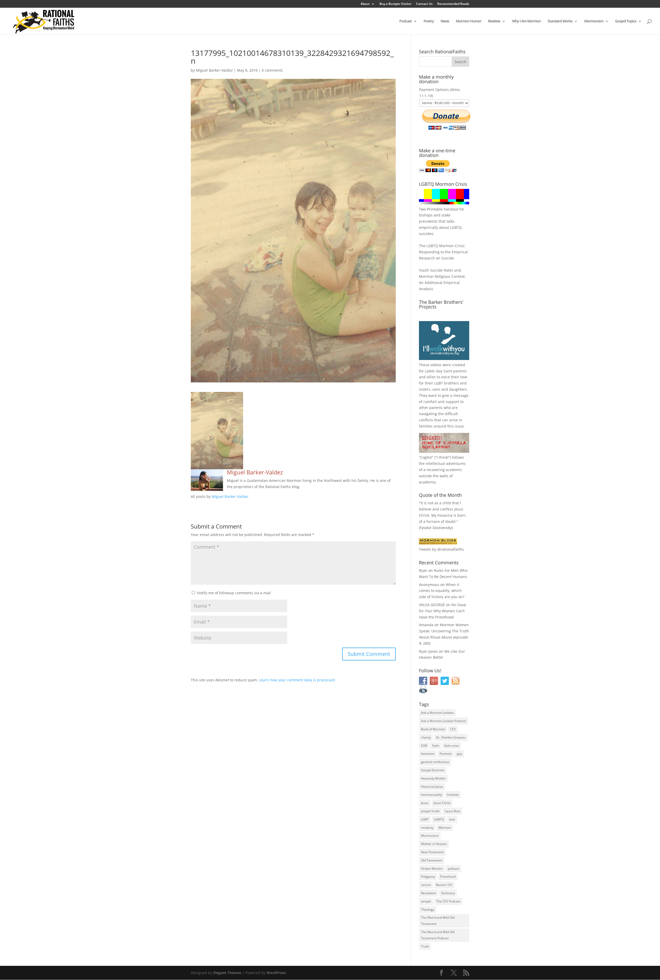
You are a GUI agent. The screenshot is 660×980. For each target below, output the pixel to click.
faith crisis (451, 745)
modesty (427, 827)
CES (453, 729)
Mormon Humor (468, 21)
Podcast (405, 21)
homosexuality (431, 794)
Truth (425, 946)
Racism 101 (444, 885)
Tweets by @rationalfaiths (441, 549)
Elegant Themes (227, 972)
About (365, 4)
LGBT (438, 383)
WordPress (276, 972)
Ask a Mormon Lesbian (437, 712)
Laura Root (452, 811)
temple (426, 901)
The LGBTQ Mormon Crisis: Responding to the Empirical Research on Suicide (443, 252)
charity (426, 737)
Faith (435, 745)
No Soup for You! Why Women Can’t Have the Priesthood (442, 610)
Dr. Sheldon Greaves (451, 737)
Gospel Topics (625, 21)
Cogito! (426, 457)
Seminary (448, 893)
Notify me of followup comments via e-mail (234, 592)
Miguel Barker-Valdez (214, 70)
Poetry (429, 21)
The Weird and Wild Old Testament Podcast (438, 935)
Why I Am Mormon (526, 21)
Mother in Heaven (434, 844)
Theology (427, 909)
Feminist (446, 753)
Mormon (445, 827)
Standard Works (560, 21)
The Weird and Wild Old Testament (438, 920)
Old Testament (431, 860)
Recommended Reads (453, 4)
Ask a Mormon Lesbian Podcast (443, 721)
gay (459, 753)
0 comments (272, 70)
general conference (435, 762)
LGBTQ (439, 819)
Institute (453, 794)
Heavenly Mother (433, 778)
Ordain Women (432, 868)
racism (426, 885)
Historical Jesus (432, 786)
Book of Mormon (433, 729)
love (452, 819)
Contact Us (424, 4)
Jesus (424, 803)
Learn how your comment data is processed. (297, 679)
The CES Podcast (448, 901)
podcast (453, 868)
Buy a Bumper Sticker (395, 4)
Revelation (428, 893)
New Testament (432, 852)
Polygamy (428, 876)
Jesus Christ (442, 803)
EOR (424, 745)
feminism (427, 753)
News (445, 21)
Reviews (494, 21)
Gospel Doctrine (432, 770)
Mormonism (593, 21)
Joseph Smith (430, 811)
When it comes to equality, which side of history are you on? (441, 590)
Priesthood (448, 876)
